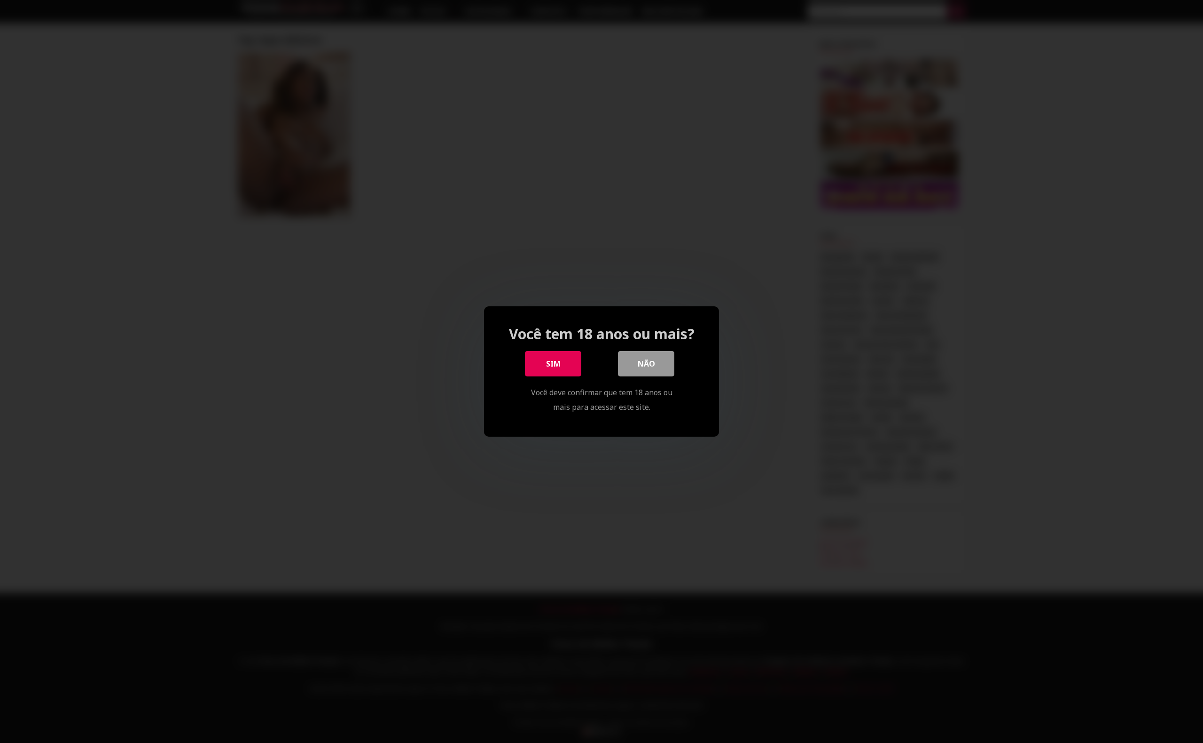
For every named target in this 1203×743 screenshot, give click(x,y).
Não (646, 364)
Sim (553, 364)
